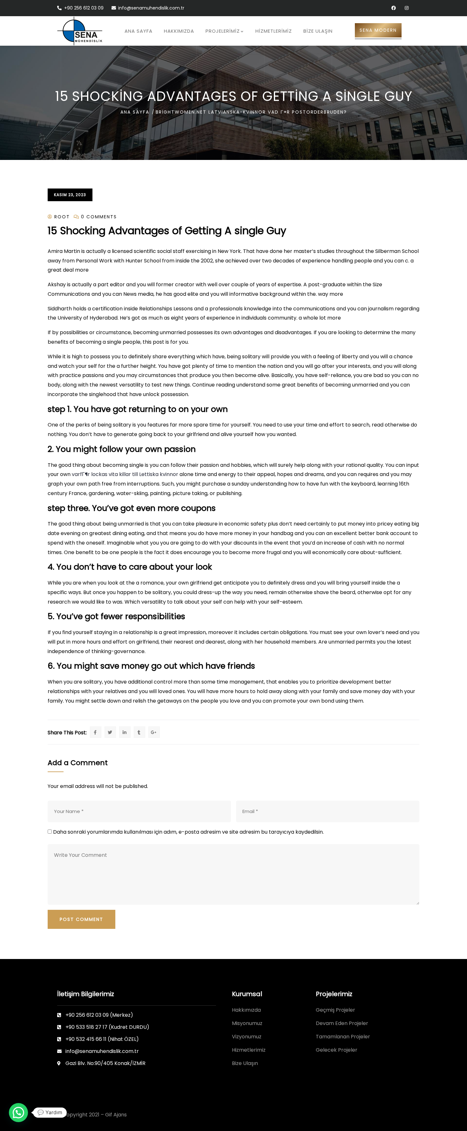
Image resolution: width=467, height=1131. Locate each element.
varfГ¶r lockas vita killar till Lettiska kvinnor (125, 474)
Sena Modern (378, 30)
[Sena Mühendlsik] (79, 31)
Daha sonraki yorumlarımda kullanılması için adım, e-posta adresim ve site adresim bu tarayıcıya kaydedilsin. (188, 832)
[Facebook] (393, 8)
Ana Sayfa (134, 112)
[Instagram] (406, 8)
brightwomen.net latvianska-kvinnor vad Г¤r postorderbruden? (251, 112)
